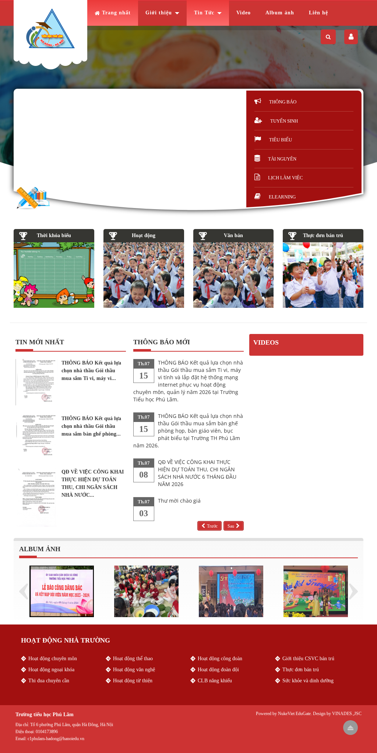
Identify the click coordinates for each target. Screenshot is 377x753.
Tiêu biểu (280, 139)
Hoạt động (143, 235)
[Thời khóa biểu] (54, 275)
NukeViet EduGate (294, 713)
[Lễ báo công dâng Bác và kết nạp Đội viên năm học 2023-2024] (61, 590)
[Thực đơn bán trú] (323, 275)
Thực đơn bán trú (323, 235)
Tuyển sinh (284, 121)
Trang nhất (116, 12)
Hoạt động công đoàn (220, 658)
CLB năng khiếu (215, 680)
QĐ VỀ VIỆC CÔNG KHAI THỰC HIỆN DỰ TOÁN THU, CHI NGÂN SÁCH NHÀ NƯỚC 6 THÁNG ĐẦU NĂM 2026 (197, 473)
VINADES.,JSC (347, 713)
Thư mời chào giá (179, 500)
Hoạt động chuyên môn (52, 658)
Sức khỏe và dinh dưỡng (308, 680)
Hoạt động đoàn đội (218, 669)
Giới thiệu (158, 12)
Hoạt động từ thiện (132, 680)
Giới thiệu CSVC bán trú (308, 658)
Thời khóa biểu (54, 235)
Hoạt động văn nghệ (134, 669)
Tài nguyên (282, 159)
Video (243, 12)
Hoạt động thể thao (133, 658)
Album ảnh (279, 12)
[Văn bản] (233, 275)
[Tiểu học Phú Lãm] (50, 29)
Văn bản (233, 235)
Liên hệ (318, 12)
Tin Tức (204, 12)
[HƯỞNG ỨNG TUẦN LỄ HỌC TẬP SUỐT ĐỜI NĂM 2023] (231, 590)
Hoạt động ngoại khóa (51, 669)
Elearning (282, 197)
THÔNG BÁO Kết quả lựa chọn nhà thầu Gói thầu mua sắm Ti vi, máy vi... (91, 370)
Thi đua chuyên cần (48, 680)
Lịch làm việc (285, 177)
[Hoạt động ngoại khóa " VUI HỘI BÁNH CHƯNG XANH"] (146, 590)
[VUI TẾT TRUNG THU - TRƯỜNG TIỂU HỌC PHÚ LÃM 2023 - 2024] (315, 590)
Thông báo (282, 102)
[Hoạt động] (143, 275)
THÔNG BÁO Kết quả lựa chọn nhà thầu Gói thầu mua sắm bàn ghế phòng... (91, 426)
